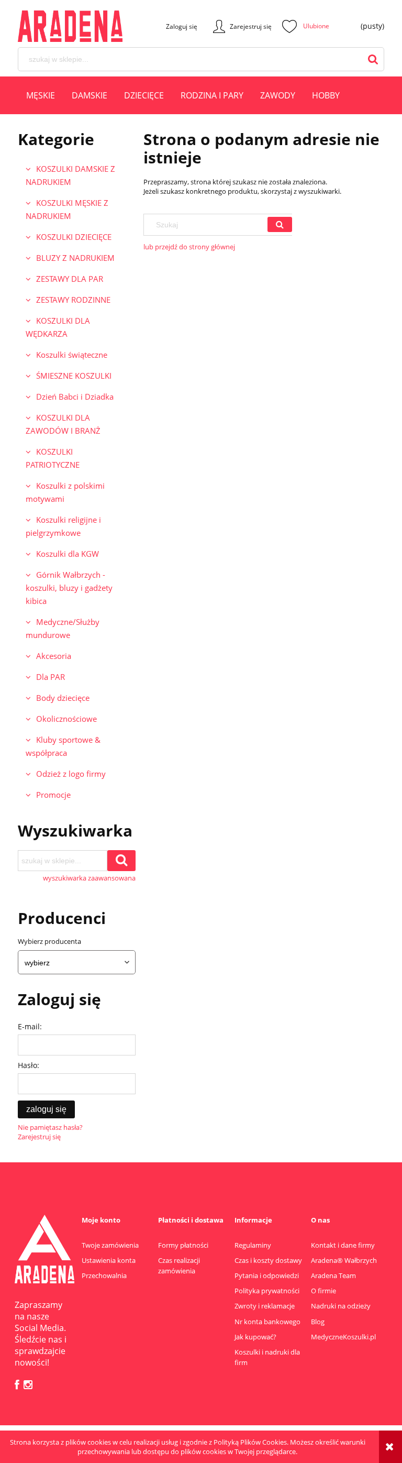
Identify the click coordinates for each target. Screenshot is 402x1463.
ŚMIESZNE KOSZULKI (73, 375)
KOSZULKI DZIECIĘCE (73, 237)
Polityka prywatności (266, 1290)
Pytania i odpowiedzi (266, 1275)
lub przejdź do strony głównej (189, 246)
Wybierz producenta (49, 941)
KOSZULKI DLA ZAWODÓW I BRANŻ (63, 424)
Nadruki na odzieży (341, 1306)
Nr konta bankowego (267, 1321)
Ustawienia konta (109, 1260)
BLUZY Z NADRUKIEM (75, 257)
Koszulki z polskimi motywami (65, 492)
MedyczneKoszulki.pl (343, 1336)
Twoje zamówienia (110, 1245)
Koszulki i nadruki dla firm (267, 1357)
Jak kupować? (255, 1336)
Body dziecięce (63, 697)
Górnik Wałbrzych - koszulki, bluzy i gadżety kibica (69, 587)
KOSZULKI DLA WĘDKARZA (58, 327)
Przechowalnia (104, 1275)
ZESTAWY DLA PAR (69, 278)
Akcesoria (53, 656)
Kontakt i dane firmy (343, 1245)
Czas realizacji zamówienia (179, 1265)
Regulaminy (252, 1245)
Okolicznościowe (66, 718)
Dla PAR (50, 677)
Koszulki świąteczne (71, 354)
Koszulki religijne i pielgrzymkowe (63, 526)
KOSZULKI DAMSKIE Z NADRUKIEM (70, 175)
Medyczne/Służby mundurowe (62, 628)
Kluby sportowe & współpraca (63, 746)
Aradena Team (333, 1275)
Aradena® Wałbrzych (344, 1260)
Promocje (53, 794)
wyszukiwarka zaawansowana (89, 878)
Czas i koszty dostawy (268, 1260)
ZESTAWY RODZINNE (73, 299)
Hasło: (28, 1065)
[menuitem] (40, 96)
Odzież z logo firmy (71, 773)
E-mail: (30, 1026)
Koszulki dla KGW (67, 553)
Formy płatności (183, 1245)
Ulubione (305, 26)
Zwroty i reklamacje (264, 1306)
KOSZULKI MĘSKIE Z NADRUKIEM (67, 209)
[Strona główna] (54, 26)
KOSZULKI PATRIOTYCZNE (53, 458)
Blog (318, 1321)
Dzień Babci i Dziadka (75, 396)
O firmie (323, 1290)
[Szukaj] (279, 224)
